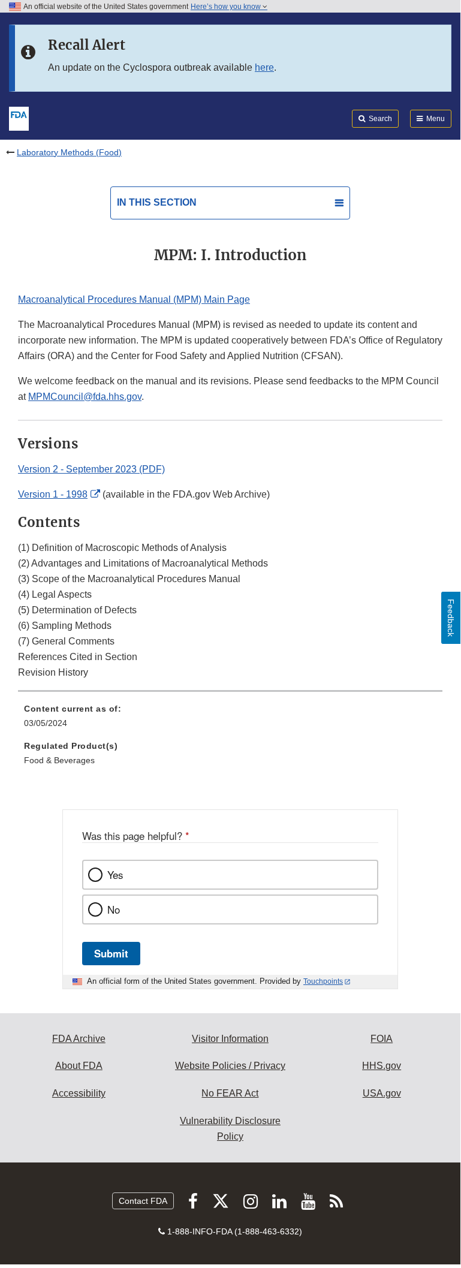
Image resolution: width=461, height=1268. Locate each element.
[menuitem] (230, 720)
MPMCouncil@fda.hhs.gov (84, 396)
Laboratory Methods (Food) (69, 152)
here (264, 67)
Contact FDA (143, 1201)
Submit (111, 953)
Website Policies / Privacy (230, 1066)
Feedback (451, 618)
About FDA (79, 1066)
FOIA (381, 1039)
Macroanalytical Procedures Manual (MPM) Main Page (134, 299)
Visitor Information (230, 1039)
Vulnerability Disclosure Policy (230, 1128)
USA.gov (382, 1093)
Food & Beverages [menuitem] (59, 760)
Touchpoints (323, 981)
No (113, 909)
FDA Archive (79, 1039)
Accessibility (79, 1093)
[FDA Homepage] (19, 117)
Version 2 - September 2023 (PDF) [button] (91, 469)
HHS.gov (381, 1066)
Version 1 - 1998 (53, 494)
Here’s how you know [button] (227, 6)
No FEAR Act (229, 1093)
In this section (157, 202)
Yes (115, 875)
